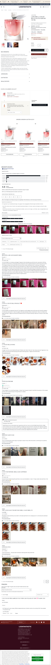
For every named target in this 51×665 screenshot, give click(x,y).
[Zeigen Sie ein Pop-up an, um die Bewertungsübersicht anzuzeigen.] (10, 145)
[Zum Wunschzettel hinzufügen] (46, 50)
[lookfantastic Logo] (25, 6)
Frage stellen (43, 29)
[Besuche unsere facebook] (37, 622)
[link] (41, 7)
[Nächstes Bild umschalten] (29, 26)
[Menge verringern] (32, 45)
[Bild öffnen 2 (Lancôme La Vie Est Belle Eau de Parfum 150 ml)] (9, 44)
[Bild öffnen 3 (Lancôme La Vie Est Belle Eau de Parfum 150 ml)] (15, 44)
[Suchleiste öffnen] (4, 7)
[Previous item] (2, 139)
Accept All (37, 660)
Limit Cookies (37, 657)
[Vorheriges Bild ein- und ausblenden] (2, 26)
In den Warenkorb (9, 154)
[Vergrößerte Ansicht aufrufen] (28, 39)
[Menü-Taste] (1, 7)
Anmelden (21, 622)
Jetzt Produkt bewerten (35, 29)
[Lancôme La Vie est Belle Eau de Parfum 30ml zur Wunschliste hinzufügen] (35, 124)
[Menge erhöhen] (39, 45)
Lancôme (33, 15)
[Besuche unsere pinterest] (44, 622)
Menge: (32, 43)
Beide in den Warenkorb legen (39, 104)
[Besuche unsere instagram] (41, 622)
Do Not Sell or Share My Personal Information (23, 638)
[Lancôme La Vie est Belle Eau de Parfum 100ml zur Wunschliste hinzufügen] (17, 124)
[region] (25, 657)
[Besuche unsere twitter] (39, 622)
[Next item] (48, 139)
